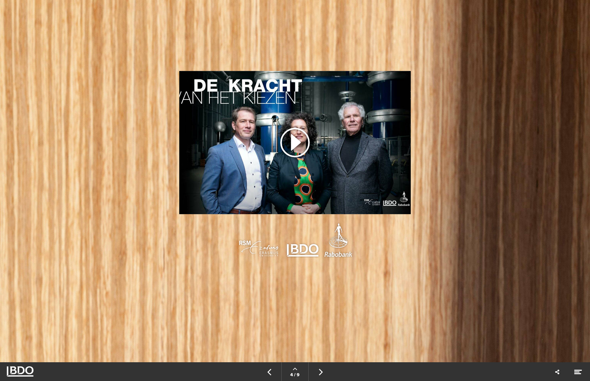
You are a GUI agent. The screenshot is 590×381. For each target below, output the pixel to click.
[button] (295, 142)
